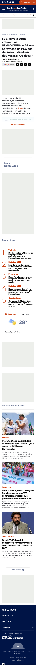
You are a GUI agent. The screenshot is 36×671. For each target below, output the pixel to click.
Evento (5, 437)
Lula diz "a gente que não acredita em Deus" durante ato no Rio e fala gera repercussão (20, 267)
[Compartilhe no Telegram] (29, 64)
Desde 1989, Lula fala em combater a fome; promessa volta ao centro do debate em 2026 (17, 544)
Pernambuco (7, 15)
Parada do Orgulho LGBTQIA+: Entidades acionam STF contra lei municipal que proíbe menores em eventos (18, 494)
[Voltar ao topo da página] (18, 646)
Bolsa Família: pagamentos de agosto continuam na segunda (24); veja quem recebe (20, 279)
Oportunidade (14, 298)
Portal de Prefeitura (10, 59)
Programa (13, 274)
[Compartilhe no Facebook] (17, 64)
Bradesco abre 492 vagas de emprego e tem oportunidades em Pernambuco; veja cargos (20, 255)
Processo (6, 487)
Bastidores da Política (17, 35)
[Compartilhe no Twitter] (21, 64)
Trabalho (12, 250)
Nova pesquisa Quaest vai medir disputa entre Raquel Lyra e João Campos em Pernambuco (20, 291)
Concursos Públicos (26, 15)
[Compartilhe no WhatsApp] (25, 64)
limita (21, 108)
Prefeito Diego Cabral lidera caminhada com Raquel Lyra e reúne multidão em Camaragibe (18, 445)
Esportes (15, 15)
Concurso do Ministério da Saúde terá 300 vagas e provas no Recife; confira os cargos (20, 303)
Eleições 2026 (14, 262)
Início (4, 35)
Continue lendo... (18, 124)
